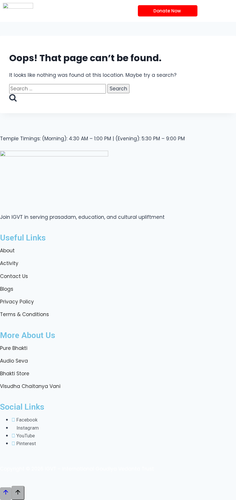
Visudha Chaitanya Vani (30, 386)
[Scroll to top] (6, 493)
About (7, 250)
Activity (9, 263)
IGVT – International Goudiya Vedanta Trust (99, 468)
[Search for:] (58, 88)
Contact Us (14, 276)
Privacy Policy (17, 301)
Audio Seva (14, 360)
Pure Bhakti (13, 348)
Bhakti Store (14, 373)
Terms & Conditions (24, 314)
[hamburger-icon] (209, 10)
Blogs (6, 289)
